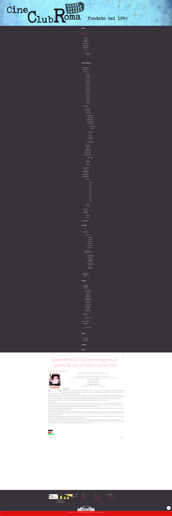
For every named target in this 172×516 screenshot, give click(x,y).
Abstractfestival (90, 255)
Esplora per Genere (111, 498)
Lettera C (90, 239)
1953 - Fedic (88, 292)
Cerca (83, 350)
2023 (90, 188)
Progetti (87, 205)
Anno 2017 (88, 92)
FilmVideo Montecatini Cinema (90, 260)
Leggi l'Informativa (102, 512)
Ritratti (90, 133)
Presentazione (85, 67)
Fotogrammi (90, 138)
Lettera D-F (90, 241)
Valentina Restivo (90, 119)
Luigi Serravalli (88, 304)
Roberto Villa (90, 117)
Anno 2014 (88, 98)
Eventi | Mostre (90, 115)
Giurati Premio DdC (85, 324)
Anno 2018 (88, 90)
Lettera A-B (90, 237)
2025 (90, 184)
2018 (90, 194)
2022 (90, 190)
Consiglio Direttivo (85, 41)
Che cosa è (88, 215)
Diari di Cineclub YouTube (85, 172)
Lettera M (90, 245)
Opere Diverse (90, 157)
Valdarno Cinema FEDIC (90, 264)
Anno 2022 (88, 82)
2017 (90, 200)
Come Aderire (85, 45)
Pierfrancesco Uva (88, 162)
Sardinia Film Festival (85, 314)
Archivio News (84, 496)
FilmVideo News (88, 290)
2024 (90, 186)
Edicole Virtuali (85, 174)
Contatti (84, 344)
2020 (90, 196)
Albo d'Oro (85, 209)
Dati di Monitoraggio (98, 496)
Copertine (88, 110)
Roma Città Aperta (88, 146)
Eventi (88, 203)
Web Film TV (85, 232)
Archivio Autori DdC (85, 495)
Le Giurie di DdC (88, 327)
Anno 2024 (88, 78)
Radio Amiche (85, 220)
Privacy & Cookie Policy (60, 502)
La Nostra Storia (85, 43)
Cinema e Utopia (98, 500)
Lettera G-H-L (90, 243)
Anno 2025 (88, 76)
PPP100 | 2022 (88, 112)
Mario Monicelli (88, 152)
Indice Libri (88, 217)
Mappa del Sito (84, 498)
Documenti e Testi (87, 54)
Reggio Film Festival (90, 268)
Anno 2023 (88, 80)
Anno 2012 (88, 102)
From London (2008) (88, 307)
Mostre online (85, 106)
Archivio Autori (110, 496)
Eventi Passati (85, 340)
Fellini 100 (88, 148)
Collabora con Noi (85, 48)
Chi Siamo (86, 38)
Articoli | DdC (90, 131)
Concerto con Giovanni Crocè (88, 299)
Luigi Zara (88, 164)
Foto (90, 140)
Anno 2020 (88, 86)
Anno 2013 (88, 100)
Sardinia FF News (88, 317)
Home (82, 28)
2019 (90, 198)
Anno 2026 (88, 74)
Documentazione (90, 142)
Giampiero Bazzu (88, 150)
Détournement (88, 108)
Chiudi (98, 512)
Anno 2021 (88, 84)
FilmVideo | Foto (88, 310)
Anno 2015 (88, 96)
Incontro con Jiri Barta (88, 302)
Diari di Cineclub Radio (85, 168)
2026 (90, 182)
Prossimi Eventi (85, 338)
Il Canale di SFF (90, 257)
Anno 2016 (88, 94)
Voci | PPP (93, 128)
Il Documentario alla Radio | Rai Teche (86, 275)
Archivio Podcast (111, 495)
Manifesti (90, 135)
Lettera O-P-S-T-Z (90, 247)
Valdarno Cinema (85, 321)
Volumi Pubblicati (90, 121)
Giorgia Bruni (92, 126)
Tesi (88, 56)
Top (168, 508)
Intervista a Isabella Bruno (88, 295)
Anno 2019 (88, 88)
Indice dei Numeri (85, 69)
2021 (90, 192)
